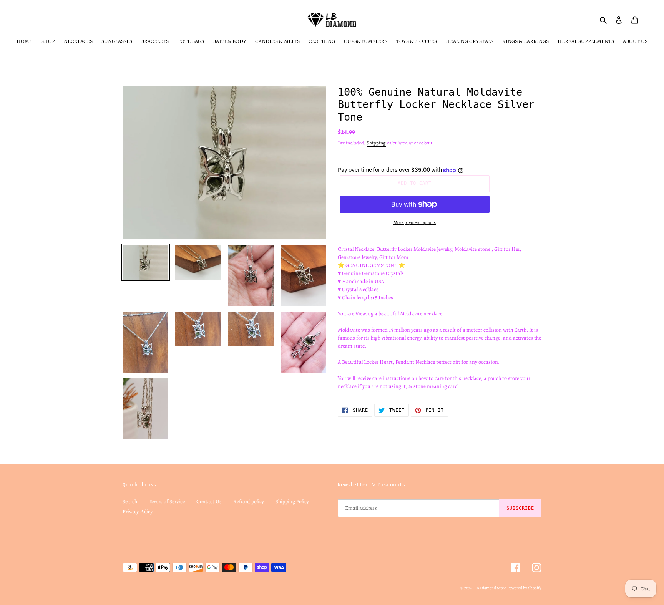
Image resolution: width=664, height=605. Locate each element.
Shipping (376, 142)
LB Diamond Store (490, 588)
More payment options (414, 222)
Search (130, 501)
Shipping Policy (292, 501)
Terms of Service (167, 501)
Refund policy (248, 501)
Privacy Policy (138, 511)
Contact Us (209, 501)
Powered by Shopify (524, 588)
